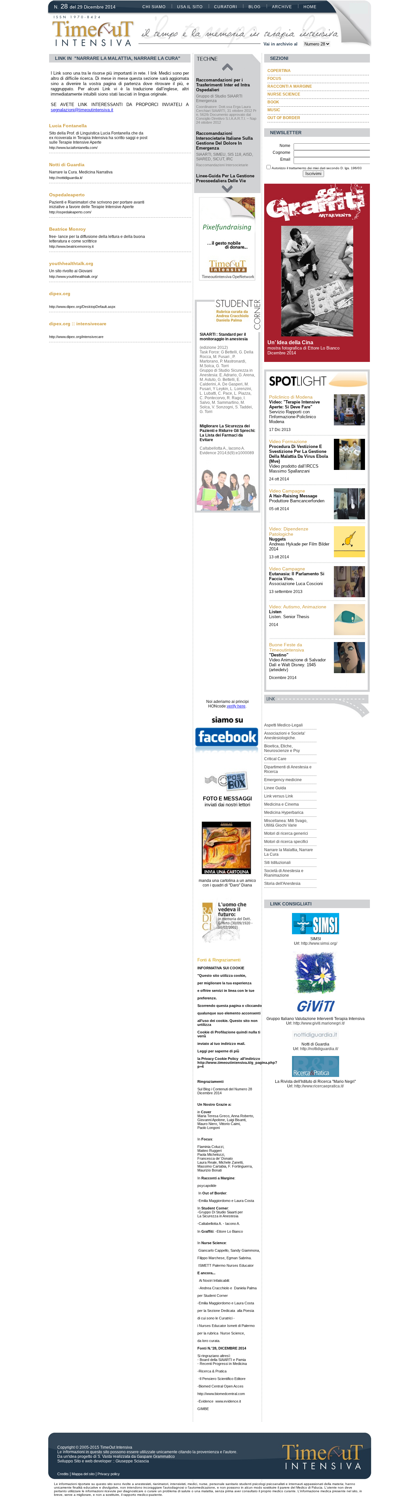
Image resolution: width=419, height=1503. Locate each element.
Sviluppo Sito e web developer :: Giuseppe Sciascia (103, 1461)
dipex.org (59, 293)
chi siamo (154, 7)
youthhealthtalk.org (71, 263)
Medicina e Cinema (281, 804)
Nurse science (283, 94)
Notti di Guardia (66, 164)
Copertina (279, 70)
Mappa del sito (83, 1474)
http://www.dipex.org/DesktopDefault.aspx (82, 307)
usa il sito (190, 7)
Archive (282, 7)
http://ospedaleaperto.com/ (70, 212)
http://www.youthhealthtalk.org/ (73, 276)
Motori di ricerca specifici (286, 841)
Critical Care (275, 759)
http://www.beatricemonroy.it (71, 246)
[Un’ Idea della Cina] (317, 334)
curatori (225, 7)
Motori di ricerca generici (286, 833)
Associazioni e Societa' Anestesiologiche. (284, 735)
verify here (236, 706)
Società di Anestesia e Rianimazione (283, 873)
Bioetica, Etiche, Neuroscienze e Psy (282, 748)
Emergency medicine (283, 780)
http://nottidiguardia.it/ (65, 178)
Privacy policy (109, 1474)
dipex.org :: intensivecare (77, 323)
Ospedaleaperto (67, 194)
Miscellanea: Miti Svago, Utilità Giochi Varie (285, 823)
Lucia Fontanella (68, 125)
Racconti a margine (289, 86)
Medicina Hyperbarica (283, 812)
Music (273, 110)
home (310, 7)
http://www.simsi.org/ (319, 943)
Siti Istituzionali (277, 862)
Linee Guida (275, 788)
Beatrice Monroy (67, 229)
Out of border (283, 118)
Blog (254, 7)
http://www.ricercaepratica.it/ (319, 1086)
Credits (63, 1474)
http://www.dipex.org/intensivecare (76, 337)
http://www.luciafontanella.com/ (73, 148)
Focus (274, 78)
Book (273, 102)
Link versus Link (278, 796)
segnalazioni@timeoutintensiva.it (82, 109)
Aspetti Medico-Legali (283, 725)
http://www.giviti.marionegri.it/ (319, 1023)
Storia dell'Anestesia (282, 883)
